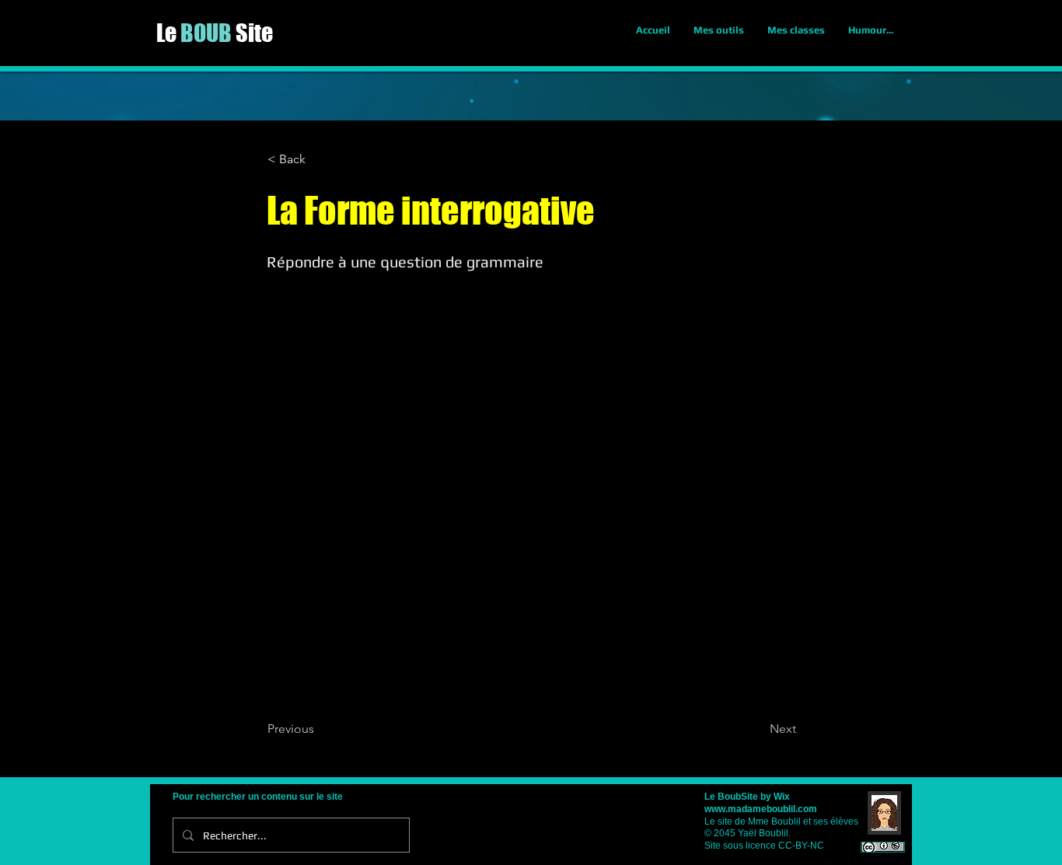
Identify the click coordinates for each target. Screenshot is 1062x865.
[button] (318, 159)
